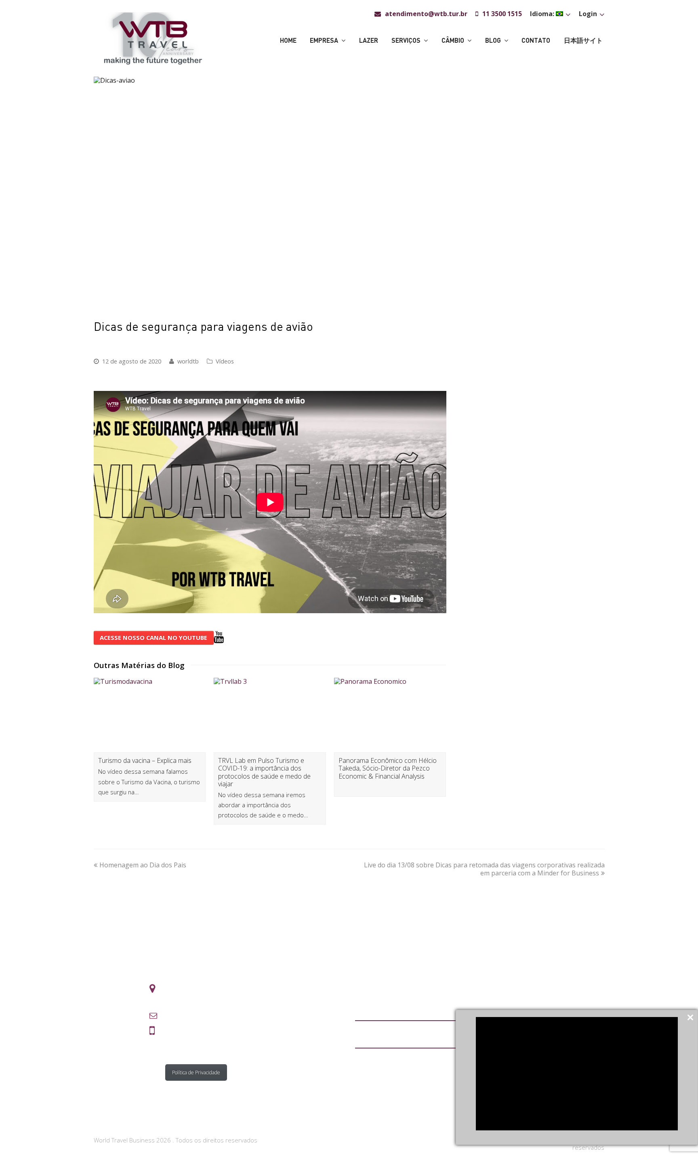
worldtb (188, 361)
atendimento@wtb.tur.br (206, 1015)
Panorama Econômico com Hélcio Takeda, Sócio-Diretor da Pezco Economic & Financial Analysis (387, 768)
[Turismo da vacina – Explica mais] (150, 715)
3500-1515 (194, 1028)
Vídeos (225, 361)
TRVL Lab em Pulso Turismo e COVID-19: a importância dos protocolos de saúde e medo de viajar (264, 772)
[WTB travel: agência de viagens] (153, 37)
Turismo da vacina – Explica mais (144, 760)
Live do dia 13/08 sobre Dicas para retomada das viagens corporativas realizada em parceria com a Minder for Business (484, 868)
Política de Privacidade (196, 1072)
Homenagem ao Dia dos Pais (142, 864)
